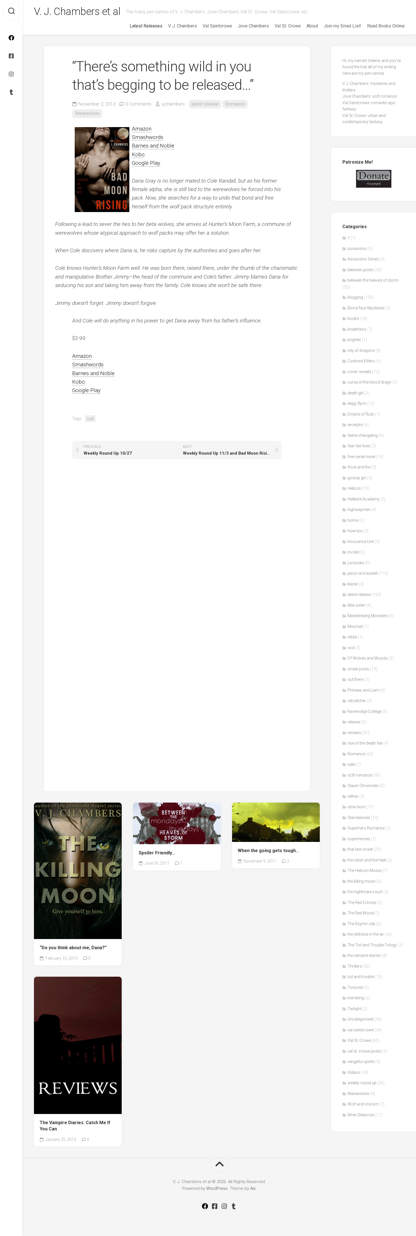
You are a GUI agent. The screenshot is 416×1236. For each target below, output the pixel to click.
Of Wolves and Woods (368, 658)
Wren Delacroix (361, 1115)
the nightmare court (365, 891)
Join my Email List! (342, 26)
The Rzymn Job (361, 923)
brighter (354, 339)
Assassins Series (363, 259)
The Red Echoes (362, 902)
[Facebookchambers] (11, 56)
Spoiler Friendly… (157, 853)
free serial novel (361, 456)
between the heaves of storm (373, 280)
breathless (357, 329)
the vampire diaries (364, 955)
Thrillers (355, 966)
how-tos (355, 531)
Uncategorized (360, 1019)
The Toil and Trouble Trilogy (372, 945)
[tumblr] (11, 92)
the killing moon (362, 881)
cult (90, 418)
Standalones (359, 817)
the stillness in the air (366, 934)
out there (355, 679)
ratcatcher (357, 700)
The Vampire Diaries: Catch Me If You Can (75, 1126)
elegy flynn (357, 403)
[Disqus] (177, 548)
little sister (356, 605)
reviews (354, 732)
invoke (353, 552)
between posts (361, 270)
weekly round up (362, 1083)
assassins (357, 248)
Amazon (141, 128)
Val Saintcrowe (217, 26)
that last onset (360, 849)
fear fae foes (359, 446)
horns (353, 520)
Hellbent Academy (363, 499)
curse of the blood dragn (369, 382)
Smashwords (147, 137)
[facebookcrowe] (11, 38)
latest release (205, 104)
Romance (235, 104)
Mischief (355, 626)
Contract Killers (361, 361)
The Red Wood (361, 913)
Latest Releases (146, 26)
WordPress (217, 1188)
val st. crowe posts (364, 1051)
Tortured (355, 987)
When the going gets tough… (268, 850)
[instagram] (11, 74)
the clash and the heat (367, 860)
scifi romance (360, 775)
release (354, 722)
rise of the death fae (365, 743)
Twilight (354, 1008)
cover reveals (359, 371)
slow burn (356, 807)
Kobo (138, 154)
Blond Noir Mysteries (366, 308)
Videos (354, 1072)
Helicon (354, 488)
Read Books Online (386, 26)
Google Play (146, 163)
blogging (355, 297)
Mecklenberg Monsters (368, 615)
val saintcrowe (361, 1030)
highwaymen (359, 509)
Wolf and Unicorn (363, 1104)
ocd (351, 647)
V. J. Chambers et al (77, 12)
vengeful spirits (361, 1061)
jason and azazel (363, 573)
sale (351, 764)
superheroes (359, 839)
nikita (352, 637)
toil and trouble (361, 976)
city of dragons (361, 350)
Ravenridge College (364, 711)
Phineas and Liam (363, 690)
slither (353, 796)
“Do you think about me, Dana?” (73, 947)
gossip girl (357, 478)
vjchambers (173, 104)
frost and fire (359, 467)
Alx (253, 1188)
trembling (356, 998)
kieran (353, 584)
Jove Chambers (253, 26)
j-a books (356, 563)
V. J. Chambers (182, 26)
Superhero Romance (366, 828)
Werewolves (87, 113)
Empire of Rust (361, 414)
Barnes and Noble (153, 145)
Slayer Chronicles (363, 785)
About (312, 26)
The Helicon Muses (365, 870)
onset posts (358, 669)
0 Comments (138, 104)
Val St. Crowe (288, 26)
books (353, 318)
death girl (356, 393)
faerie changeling (363, 435)
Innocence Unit (361, 541)
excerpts (355, 424)
